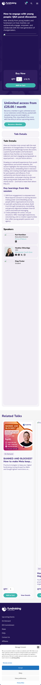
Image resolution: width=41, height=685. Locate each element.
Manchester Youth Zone (23, 252)
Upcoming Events (8, 617)
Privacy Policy (20, 682)
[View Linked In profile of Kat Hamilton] (16, 241)
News (4, 629)
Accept (20, 668)
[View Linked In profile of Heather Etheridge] (19, 255)
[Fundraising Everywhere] (9, 3)
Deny (20, 673)
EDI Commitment (8, 625)
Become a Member (15, 124)
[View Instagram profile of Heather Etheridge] (25, 255)
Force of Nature (20, 239)
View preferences (20, 678)
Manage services (7, 663)
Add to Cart (20, 85)
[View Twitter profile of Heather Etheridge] (22, 255)
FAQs (4, 633)
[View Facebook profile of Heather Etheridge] (16, 255)
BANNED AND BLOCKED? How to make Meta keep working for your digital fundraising (18, 460)
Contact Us (6, 637)
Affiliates (5, 641)
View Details (25, 595)
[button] (38, 647)
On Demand (6, 621)
